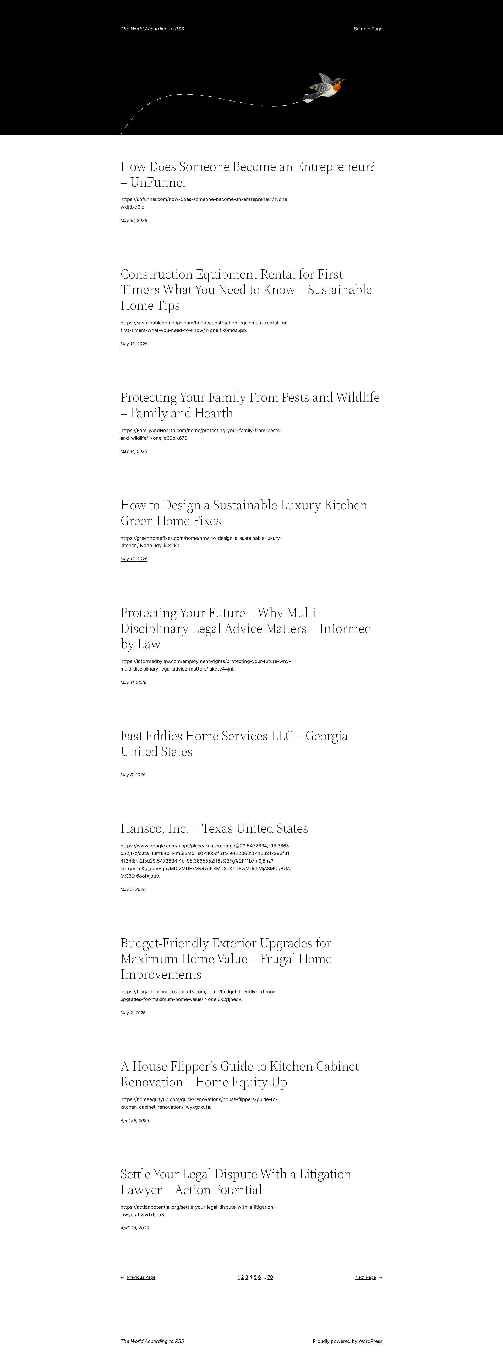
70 (270, 1277)
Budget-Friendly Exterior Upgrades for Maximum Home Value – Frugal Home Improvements (226, 958)
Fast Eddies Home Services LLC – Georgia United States (234, 743)
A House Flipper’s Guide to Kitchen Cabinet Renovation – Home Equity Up (240, 1073)
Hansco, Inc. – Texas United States (214, 828)
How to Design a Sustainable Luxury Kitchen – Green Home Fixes (249, 512)
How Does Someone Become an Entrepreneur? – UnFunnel (248, 174)
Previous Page (138, 1277)
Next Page (368, 1277)
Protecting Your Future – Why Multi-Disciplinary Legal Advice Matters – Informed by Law (246, 627)
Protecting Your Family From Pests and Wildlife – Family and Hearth (250, 405)
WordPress (370, 1341)
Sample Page (368, 28)
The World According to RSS (152, 28)
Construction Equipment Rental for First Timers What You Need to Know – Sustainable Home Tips (246, 289)
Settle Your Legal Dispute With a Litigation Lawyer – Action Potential (236, 1181)
